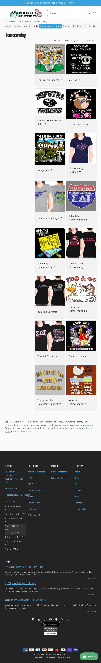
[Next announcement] (96, 3)
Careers (78, 484)
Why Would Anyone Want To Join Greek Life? (24, 566)
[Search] (83, 13)
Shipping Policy (35, 515)
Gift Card (32, 484)
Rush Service (34, 509)
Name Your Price (35, 490)
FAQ (30, 478)
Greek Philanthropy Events (77, 26)
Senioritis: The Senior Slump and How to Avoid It (25, 599)
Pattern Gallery (58, 478)
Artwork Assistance (36, 471)
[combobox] (66, 13)
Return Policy (34, 502)
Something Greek (46, 655)
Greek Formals (30, 26)
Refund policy (38, 657)
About (77, 471)
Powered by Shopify (60, 655)
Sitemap (78, 502)
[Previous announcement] (5, 3)
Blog (77, 478)
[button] (5, 13)
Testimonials (80, 509)
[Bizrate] (97, 661)
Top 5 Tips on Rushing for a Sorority (20, 583)
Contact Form (11, 501)
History (78, 490)
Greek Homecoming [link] (50, 26)
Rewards (32, 496)
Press (77, 496)
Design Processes (59, 471)
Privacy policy (51, 657)
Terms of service (64, 657)
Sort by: (57, 40)
